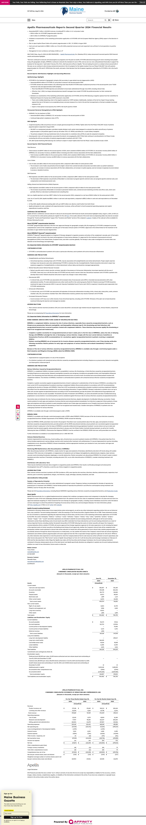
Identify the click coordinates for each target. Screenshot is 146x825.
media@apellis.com (33, 552)
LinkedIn (59, 505)
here (68, 216)
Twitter (51, 505)
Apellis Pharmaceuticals (67, 54)
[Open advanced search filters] (109, 20)
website (89, 218)
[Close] (29, 792)
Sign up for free (16, 817)
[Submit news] (18, 407)
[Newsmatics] (18, 418)
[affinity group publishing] (18, 414)
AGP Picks (5, 2)
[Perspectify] (18, 410)
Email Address (9, 810)
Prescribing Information (52, 313)
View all (142, 2)
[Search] (105, 20)
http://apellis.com (35, 505)
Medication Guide (112, 491)
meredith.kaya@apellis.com (35, 561)
